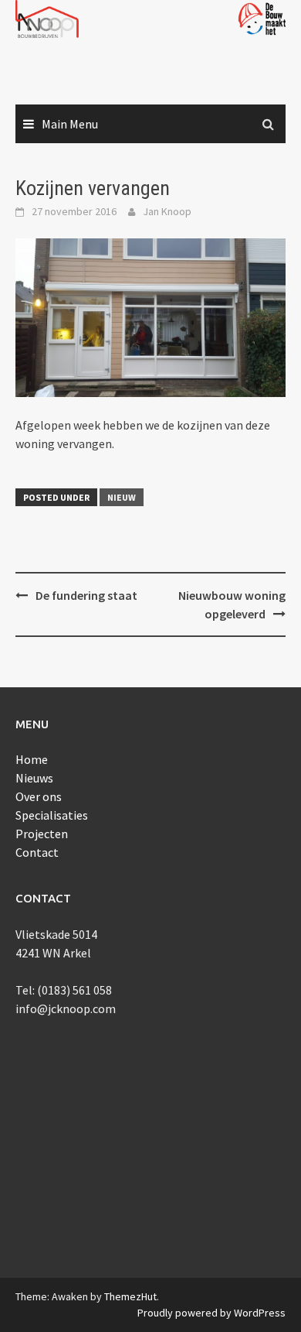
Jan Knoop (167, 211)
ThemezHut (130, 1296)
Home (31, 759)
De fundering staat (86, 595)
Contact (37, 852)
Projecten (41, 833)
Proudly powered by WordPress (211, 1313)
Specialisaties (51, 815)
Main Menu (70, 124)
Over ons (38, 796)
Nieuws (34, 778)
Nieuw (121, 497)
